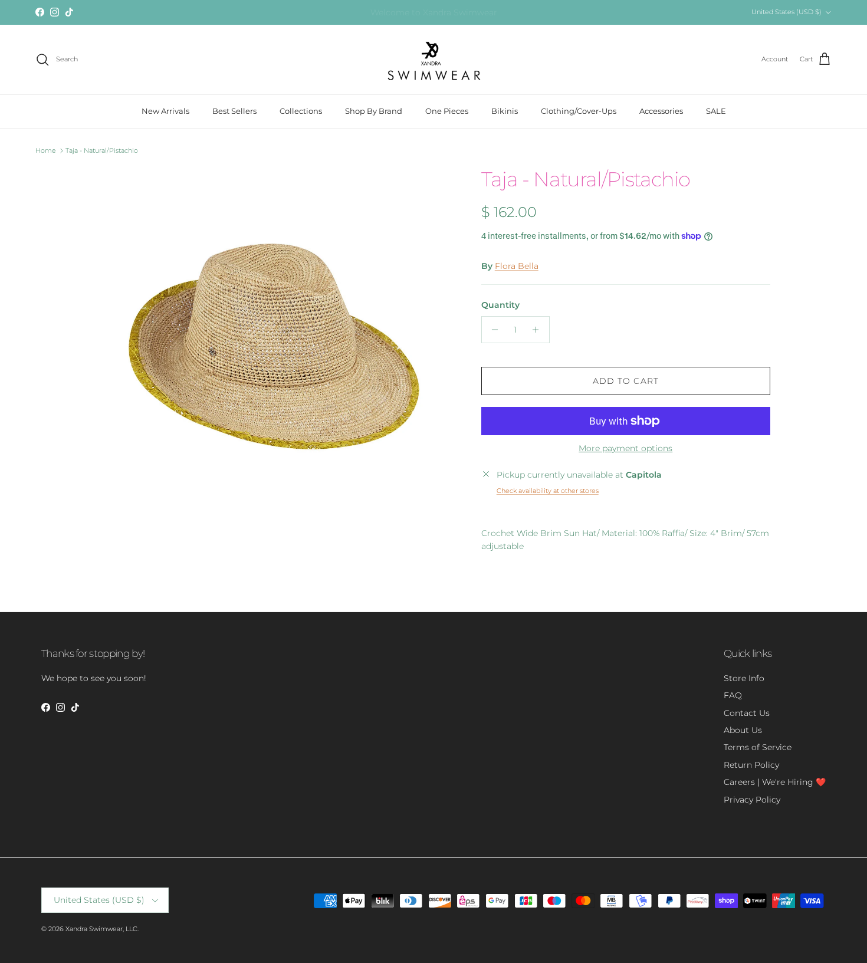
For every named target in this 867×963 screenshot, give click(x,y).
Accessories (661, 111)
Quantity (500, 305)
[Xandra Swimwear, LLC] (433, 60)
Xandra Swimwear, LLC (101, 929)
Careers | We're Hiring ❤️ (775, 782)
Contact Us (747, 713)
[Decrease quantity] (492, 330)
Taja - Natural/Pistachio (101, 150)
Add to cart (626, 381)
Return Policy (751, 765)
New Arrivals (165, 111)
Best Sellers (234, 111)
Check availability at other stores (548, 491)
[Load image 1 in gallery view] (276, 346)
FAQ (733, 695)
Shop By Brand (373, 111)
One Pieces (446, 111)
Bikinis (504, 111)
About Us (743, 730)
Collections (301, 111)
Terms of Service (758, 747)
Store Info (744, 678)
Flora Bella (516, 266)
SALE (716, 111)
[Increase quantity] (538, 330)
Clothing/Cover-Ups (578, 111)
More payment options (625, 448)
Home (45, 150)
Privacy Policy (752, 799)
